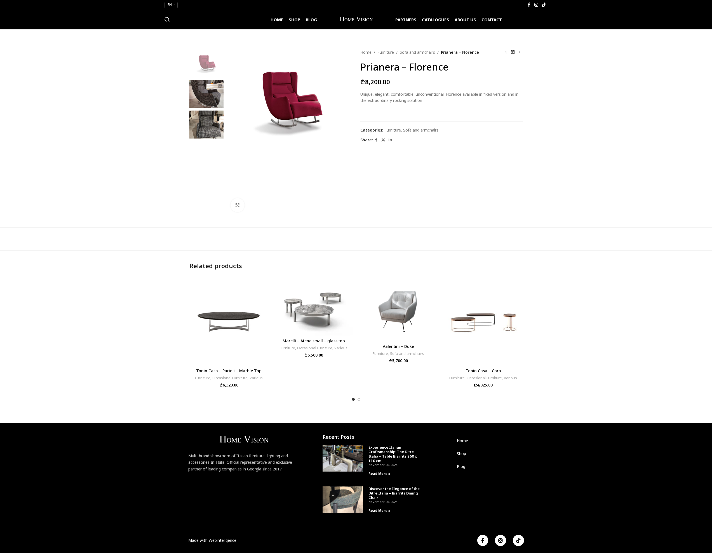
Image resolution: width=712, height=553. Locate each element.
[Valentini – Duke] (398, 308)
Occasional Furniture (230, 377)
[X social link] (383, 140)
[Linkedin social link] (390, 140)
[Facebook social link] (529, 5)
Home (366, 52)
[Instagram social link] (536, 5)
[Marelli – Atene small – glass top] (313, 306)
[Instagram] (500, 540)
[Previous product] (506, 52)
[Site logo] (356, 19)
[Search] (167, 19)
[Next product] (519, 52)
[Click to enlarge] (238, 205)
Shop (461, 453)
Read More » (379, 473)
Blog (461, 466)
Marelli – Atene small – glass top (314, 340)
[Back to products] (512, 52)
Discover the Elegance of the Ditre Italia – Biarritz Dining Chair (394, 493)
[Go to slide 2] (359, 399)
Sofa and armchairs (417, 52)
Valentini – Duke (398, 346)
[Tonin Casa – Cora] (483, 320)
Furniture (385, 52)
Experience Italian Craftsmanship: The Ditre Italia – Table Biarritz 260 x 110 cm (392, 454)
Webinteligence (222, 540)
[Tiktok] (518, 540)
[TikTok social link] (543, 5)
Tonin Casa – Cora (483, 370)
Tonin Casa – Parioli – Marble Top (229, 370)
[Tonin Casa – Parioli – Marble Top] (229, 320)
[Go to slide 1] (353, 399)
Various (256, 377)
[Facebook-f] (482, 540)
